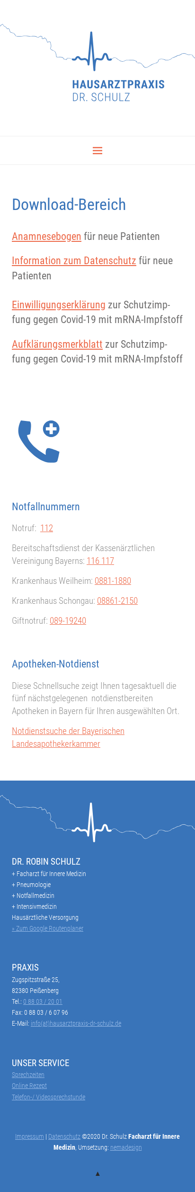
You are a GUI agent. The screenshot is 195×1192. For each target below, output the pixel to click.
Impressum (29, 1136)
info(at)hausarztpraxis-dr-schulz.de (76, 1023)
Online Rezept (29, 1085)
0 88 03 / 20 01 (42, 1001)
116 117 (100, 560)
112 (46, 528)
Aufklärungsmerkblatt (57, 344)
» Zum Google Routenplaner (47, 928)
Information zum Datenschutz (74, 260)
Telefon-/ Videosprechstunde (48, 1097)
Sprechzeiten (28, 1074)
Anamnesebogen (46, 236)
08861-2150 (117, 600)
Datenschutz (64, 1136)
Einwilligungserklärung (59, 304)
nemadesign (126, 1147)
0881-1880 (113, 580)
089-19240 (68, 620)
